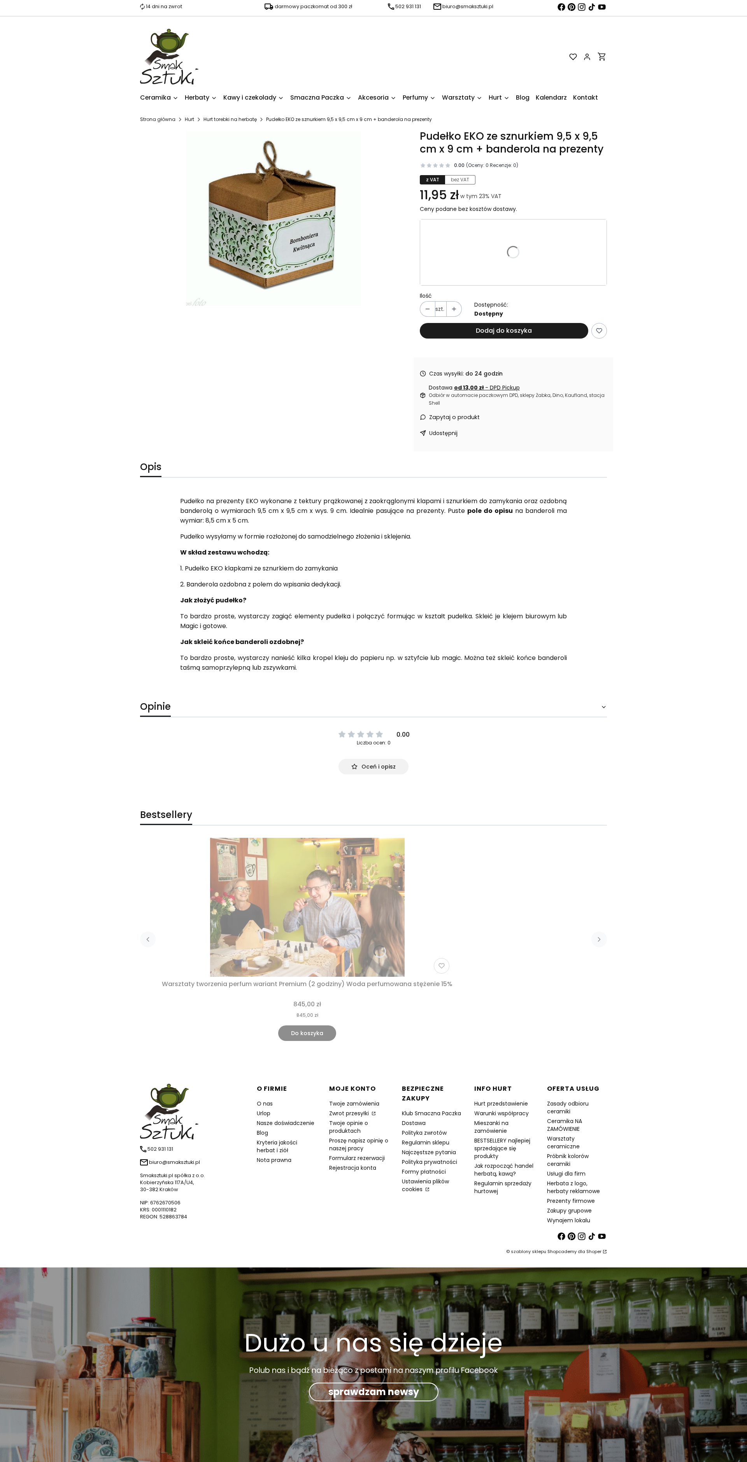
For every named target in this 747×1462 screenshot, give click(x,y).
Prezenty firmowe (571, 1201)
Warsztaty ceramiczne (563, 1142)
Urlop (263, 1113)
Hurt (189, 119)
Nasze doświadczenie (285, 1123)
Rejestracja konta (352, 1168)
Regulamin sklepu (425, 1142)
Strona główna (157, 119)
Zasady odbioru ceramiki (568, 1107)
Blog (262, 1133)
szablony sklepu (528, 1251)
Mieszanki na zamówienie (491, 1127)
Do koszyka (307, 1033)
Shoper (593, 1251)
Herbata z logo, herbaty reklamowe (573, 1187)
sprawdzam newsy (373, 1391)
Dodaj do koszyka (504, 330)
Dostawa (414, 1123)
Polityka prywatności (429, 1162)
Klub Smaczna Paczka (431, 1113)
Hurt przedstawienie (501, 1103)
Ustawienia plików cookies (425, 1185)
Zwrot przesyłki (349, 1113)
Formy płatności (424, 1172)
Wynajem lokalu (568, 1220)
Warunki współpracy (501, 1113)
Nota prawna (274, 1160)
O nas (265, 1103)
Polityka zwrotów (424, 1133)
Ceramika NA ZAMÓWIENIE (564, 1125)
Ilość (426, 296)
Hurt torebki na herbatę (230, 119)
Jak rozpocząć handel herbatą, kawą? (503, 1170)
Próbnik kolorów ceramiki (568, 1160)
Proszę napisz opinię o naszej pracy (358, 1144)
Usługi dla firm (566, 1174)
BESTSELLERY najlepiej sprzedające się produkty (502, 1148)
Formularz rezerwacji (357, 1158)
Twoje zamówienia (354, 1103)
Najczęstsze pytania (429, 1152)
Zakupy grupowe (569, 1211)
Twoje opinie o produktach (348, 1127)
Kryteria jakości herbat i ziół (277, 1146)
